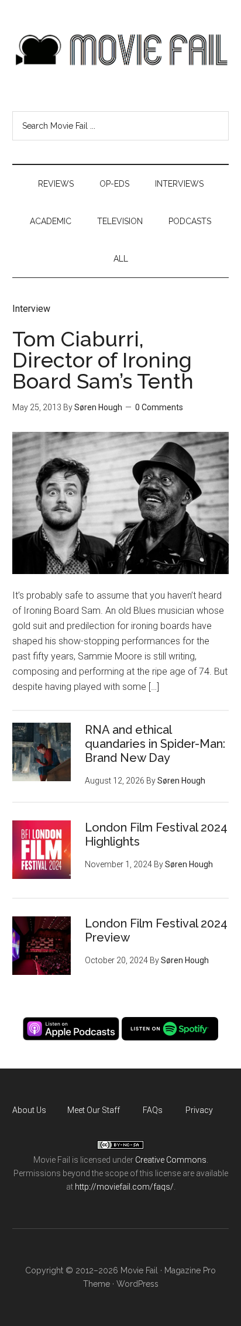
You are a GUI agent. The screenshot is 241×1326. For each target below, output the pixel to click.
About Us (29, 1110)
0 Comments (159, 407)
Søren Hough (98, 407)
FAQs (153, 1110)
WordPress (137, 1284)
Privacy (199, 1110)
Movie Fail (120, 49)
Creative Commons (170, 1159)
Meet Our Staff (93, 1110)
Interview (31, 308)
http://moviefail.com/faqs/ (124, 1186)
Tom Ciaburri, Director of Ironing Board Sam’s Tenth (103, 360)
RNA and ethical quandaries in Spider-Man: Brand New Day (155, 744)
